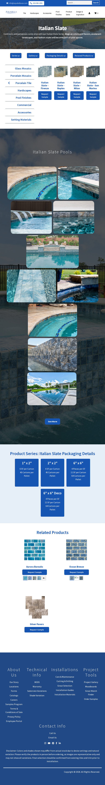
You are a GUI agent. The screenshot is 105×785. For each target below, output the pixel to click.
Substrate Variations (37, 691)
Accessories (47, 13)
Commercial (24, 105)
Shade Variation (37, 695)
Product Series (69, 13)
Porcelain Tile (23, 83)
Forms (14, 691)
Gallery (32, 55)
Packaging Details (55, 55)
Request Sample (35, 572)
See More (52, 421)
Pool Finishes (59, 13)
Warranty (37, 686)
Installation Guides (65, 690)
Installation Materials (65, 694)
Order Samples (91, 699)
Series (15, 55)
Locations (14, 686)
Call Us (52, 733)
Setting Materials (21, 119)
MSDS (37, 682)
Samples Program (13, 704)
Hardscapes (34, 13)
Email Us (52, 737)
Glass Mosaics (23, 68)
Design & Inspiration (80, 13)
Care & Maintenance (65, 676)
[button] (25, 578)
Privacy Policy (14, 716)
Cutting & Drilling (65, 681)
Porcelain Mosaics (20, 75)
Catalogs (14, 695)
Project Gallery (91, 682)
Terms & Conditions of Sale (14, 710)
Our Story (14, 682)
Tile (24, 13)
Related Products (83, 55)
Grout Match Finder (91, 693)
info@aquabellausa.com (18, 3)
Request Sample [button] (44, 95)
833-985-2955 (37, 3)
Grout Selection (64, 685)
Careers (14, 699)
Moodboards (91, 686)
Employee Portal (14, 721)
